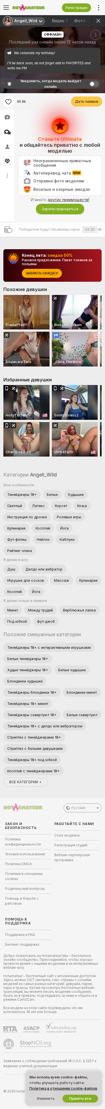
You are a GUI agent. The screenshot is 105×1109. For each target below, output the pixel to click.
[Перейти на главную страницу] (32, 7)
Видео (59, 20)
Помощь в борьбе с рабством (22, 901)
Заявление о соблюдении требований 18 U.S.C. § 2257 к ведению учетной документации (49, 1063)
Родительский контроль (25, 889)
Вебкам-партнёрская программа (72, 857)
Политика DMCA (18, 864)
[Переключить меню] (6, 7)
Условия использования (25, 854)
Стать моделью (67, 835)
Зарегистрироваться (60, 209)
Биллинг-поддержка (22, 945)
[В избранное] (8, 101)
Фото (83, 20)
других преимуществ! (68, 200)
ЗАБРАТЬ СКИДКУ (42, 273)
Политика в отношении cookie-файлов (63, 1088)
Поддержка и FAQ (20, 935)
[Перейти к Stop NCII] (36, 1044)
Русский (78, 808)
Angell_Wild (43, 475)
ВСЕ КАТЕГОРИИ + (25, 782)
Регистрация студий (70, 845)
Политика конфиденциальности (23, 841)
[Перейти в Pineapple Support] (9, 1044)
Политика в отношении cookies (24, 876)
